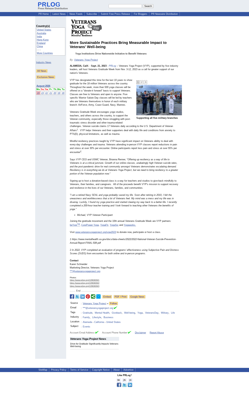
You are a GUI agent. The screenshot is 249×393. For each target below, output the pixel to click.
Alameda (87, 322)
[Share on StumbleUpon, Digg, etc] (93, 296)
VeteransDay (152, 312)
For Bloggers (140, 14)
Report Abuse (157, 332)
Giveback (117, 312)
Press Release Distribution (53, 8)
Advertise (128, 369)
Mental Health (102, 312)
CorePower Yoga (90, 225)
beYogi (75, 225)
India (39, 36)
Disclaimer (140, 332)
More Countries (45, 53)
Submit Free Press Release (115, 14)
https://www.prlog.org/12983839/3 (84, 286)
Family (86, 317)
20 (55, 93)
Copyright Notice (101, 369)
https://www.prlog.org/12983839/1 (84, 280)
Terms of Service (79, 369)
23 (42, 93)
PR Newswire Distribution (164, 14)
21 (50, 93)
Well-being (129, 312)
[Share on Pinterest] (88, 296)
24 (38, 93)
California (99, 322)
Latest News (59, 14)
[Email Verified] (115, 308)
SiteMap (42, 369)
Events (86, 326)
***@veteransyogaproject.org (85, 271)
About (116, 369)
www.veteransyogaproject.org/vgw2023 (95, 232)
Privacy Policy (58, 369)
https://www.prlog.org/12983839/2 (84, 283)
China (40, 46)
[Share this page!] (124, 386)
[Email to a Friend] (98, 296)
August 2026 (43, 86)
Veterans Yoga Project (86, 59)
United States (44, 29)
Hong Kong (42, 39)
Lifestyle (96, 317)
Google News (137, 296)
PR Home (43, 14)
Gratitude (87, 312)
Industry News (43, 62)
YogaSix (114, 225)
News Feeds (76, 14)
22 (46, 93)
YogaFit (104, 225)
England (41, 43)
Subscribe (91, 14)
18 (63, 93)
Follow (113, 303)
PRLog (112, 65)
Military (165, 312)
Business (108, 317)
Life (173, 312)
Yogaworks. (130, 225)
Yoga (140, 312)
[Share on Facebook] (72, 296)
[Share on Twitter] (77, 296)
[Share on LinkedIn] (82, 296)
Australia (41, 33)
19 (59, 93)
